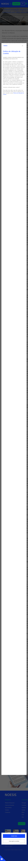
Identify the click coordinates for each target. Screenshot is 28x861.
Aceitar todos (14, 836)
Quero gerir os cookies (14, 841)
